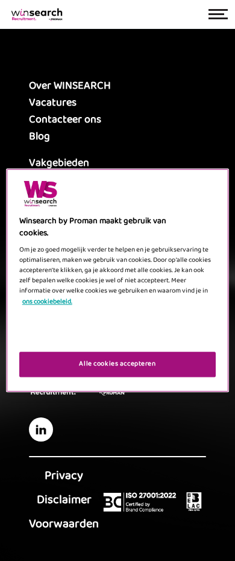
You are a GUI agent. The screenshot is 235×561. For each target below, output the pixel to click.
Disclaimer (64, 499)
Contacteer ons (65, 119)
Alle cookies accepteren (117, 364)
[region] (118, 280)
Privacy (64, 475)
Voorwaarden (64, 523)
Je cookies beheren (117, 333)
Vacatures (53, 102)
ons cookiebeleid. (47, 301)
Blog (39, 136)
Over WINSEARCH (70, 85)
